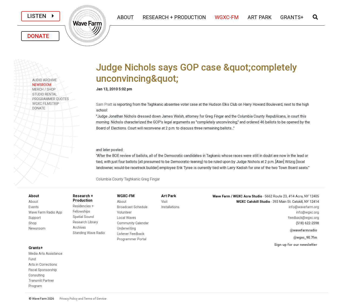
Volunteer (124, 212)
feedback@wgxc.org (303, 218)
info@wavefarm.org (304, 207)
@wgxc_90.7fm (305, 238)
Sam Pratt (104, 104)
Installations (170, 207)
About (33, 202)
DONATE (40, 36)
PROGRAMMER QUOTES (50, 99)
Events (34, 207)
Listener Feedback (130, 234)
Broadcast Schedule (132, 207)
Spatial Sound (83, 217)
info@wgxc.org (307, 212)
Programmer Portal (131, 239)
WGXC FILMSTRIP (45, 104)
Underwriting (126, 228)
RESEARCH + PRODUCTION (174, 17)
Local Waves (126, 218)
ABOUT (126, 17)
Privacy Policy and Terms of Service (83, 298)
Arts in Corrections (43, 265)
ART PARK (259, 17)
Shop (33, 223)
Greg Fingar (150, 179)
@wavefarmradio (303, 230)
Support (35, 218)
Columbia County (109, 179)
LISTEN (39, 16)
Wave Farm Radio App (45, 212)
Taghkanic (132, 179)
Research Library (85, 222)
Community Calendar (133, 223)
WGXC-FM (227, 17)
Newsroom (37, 228)
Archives (79, 228)
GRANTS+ (292, 17)
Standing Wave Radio (89, 233)
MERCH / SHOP (43, 90)
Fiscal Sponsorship (43, 270)
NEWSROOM (41, 85)
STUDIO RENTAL (44, 94)
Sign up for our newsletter (295, 245)
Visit (164, 202)
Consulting (36, 275)
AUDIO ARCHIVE (44, 80)
